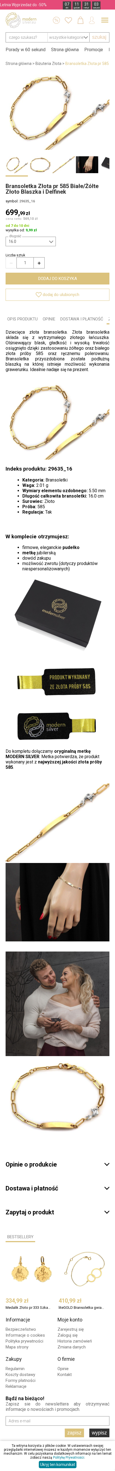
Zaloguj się (68, 1335)
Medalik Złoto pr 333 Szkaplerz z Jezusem (29, 1307)
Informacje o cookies (25, 1335)
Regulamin (15, 1368)
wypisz (99, 1433)
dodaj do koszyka (57, 278)
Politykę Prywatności (68, 1457)
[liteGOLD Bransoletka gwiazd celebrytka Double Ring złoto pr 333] (84, 1269)
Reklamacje (16, 1386)
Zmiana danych (72, 1347)
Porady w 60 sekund (25, 49)
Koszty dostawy (20, 1374)
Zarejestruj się (71, 1329)
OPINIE (49, 319)
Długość (15, 236)
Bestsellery (20, 1236)
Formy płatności (20, 1380)
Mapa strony (17, 1347)
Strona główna (65, 49)
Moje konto (70, 1320)
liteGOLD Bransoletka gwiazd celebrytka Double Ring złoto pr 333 (82, 1307)
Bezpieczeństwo (21, 1329)
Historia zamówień (75, 1341)
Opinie (63, 1368)
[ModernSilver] (21, 20)
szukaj (99, 37)
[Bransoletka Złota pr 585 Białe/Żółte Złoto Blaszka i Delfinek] (57, 110)
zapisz (74, 1433)
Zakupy (14, 1359)
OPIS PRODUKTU (22, 319)
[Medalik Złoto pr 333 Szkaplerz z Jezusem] (31, 1269)
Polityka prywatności (24, 1341)
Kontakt (65, 1374)
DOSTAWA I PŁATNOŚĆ (81, 319)
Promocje (93, 49)
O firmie (66, 1359)
